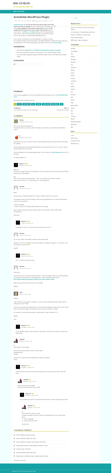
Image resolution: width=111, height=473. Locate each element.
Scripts (41, 20)
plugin (38, 104)
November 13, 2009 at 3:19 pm (32, 395)
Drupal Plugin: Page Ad (77, 37)
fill (33, 104)
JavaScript (73, 81)
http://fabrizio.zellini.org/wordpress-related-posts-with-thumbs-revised (34, 279)
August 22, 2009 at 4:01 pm (25, 188)
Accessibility (74, 51)
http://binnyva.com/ (57, 152)
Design (72, 70)
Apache (73, 56)
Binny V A (22, 164)
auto (19, 104)
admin (30, 20)
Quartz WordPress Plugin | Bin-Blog (26, 438)
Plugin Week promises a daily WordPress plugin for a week (32, 445)
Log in (72, 135)
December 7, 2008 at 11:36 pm (25, 165)
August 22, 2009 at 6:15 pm (27, 223)
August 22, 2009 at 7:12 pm (25, 235)
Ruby (72, 102)
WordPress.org (75, 143)
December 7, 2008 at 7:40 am (25, 137)
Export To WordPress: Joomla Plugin (80, 35)
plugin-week (46, 104)
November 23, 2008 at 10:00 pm (26, 122)
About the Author (18, 11)
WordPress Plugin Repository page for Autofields (47, 50)
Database (73, 67)
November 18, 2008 (21, 20)
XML (72, 127)
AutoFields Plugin (18, 24)
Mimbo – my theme (30, 32)
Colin (21, 292)
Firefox (73, 75)
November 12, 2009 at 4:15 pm (27, 367)
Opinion (73, 89)
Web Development (76, 121)
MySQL (72, 86)
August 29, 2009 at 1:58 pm (25, 294)
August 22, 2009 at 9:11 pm (27, 256)
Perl (72, 92)
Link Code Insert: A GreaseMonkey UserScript (83, 32)
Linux (72, 83)
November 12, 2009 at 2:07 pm (25, 341)
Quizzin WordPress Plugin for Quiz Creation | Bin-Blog (31, 442)
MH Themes (33, 471)
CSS (72, 65)
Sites (72, 113)
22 (52, 20)
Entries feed (74, 138)
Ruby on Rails (74, 105)
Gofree (21, 120)
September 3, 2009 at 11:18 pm (27, 327)
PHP (72, 97)
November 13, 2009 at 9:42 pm (34, 407)
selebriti (21, 339)
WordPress (46, 20)
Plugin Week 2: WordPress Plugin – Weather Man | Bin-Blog (32, 456)
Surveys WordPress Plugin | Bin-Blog (26, 452)
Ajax (72, 54)
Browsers (73, 62)
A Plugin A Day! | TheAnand (23, 449)
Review (73, 100)
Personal (73, 94)
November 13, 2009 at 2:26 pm (29, 381)
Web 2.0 (73, 119)
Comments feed (75, 141)
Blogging (36, 20)
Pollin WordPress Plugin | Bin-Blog (25, 435)
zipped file (28, 50)
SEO (72, 111)
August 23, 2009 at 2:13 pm (25, 268)
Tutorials (73, 116)
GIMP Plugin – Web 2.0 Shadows (79, 40)
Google (73, 78)
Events (72, 73)
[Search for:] (84, 18)
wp (61, 104)
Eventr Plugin (57, 42)
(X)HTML (73, 48)
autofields (26, 104)
